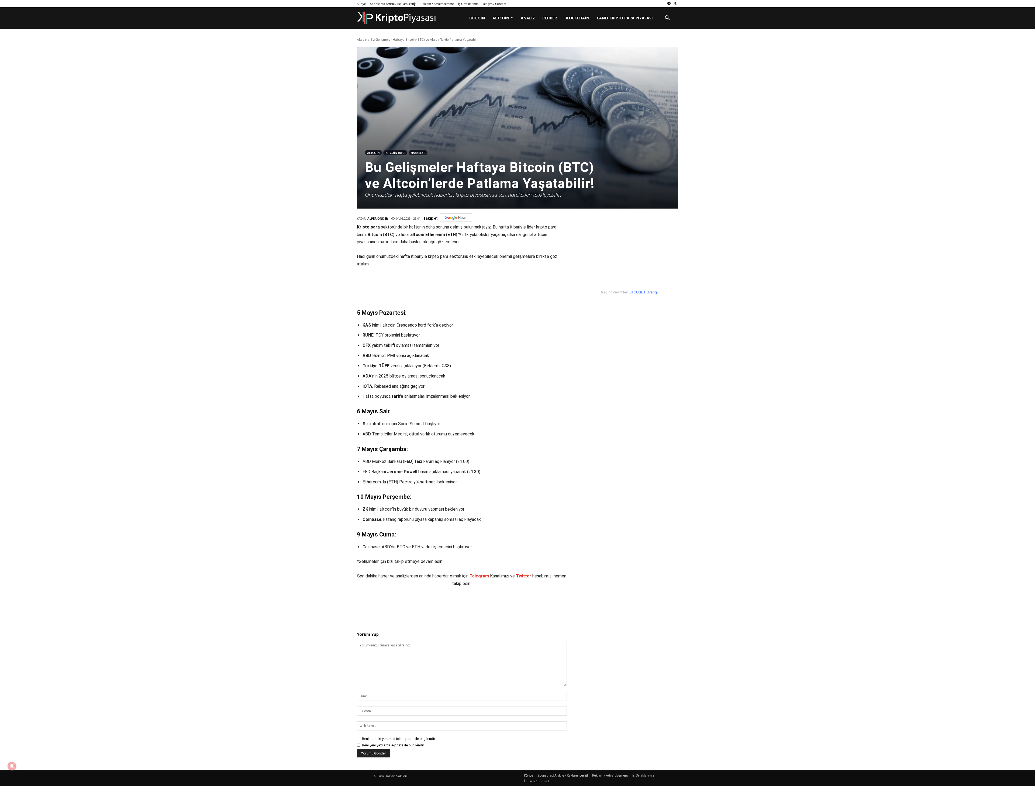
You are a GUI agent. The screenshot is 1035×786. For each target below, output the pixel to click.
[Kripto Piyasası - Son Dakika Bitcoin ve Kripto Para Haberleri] (396, 17)
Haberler (418, 153)
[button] (667, 18)
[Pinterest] (419, 604)
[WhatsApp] (432, 604)
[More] (457, 604)
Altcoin (362, 39)
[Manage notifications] (12, 766)
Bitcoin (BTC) (395, 153)
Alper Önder (377, 218)
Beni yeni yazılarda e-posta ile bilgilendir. (393, 745)
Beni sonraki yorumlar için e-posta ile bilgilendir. (399, 739)
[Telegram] (669, 4)
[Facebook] (394, 604)
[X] (675, 4)
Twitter (523, 576)
